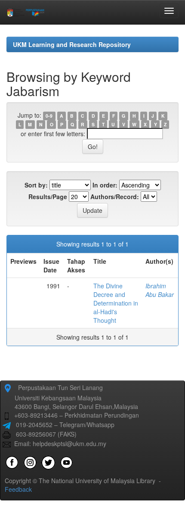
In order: (104, 185)
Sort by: (36, 185)
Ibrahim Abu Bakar (159, 290)
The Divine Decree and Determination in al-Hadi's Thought (115, 303)
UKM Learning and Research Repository (72, 44)
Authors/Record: (114, 196)
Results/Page (47, 196)
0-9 (49, 115)
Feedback (18, 489)
